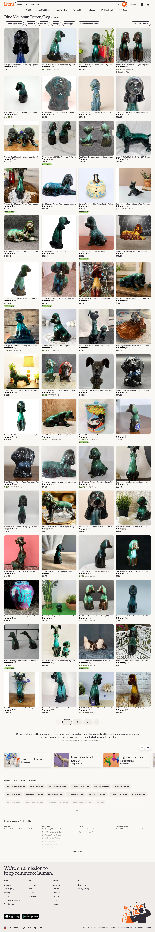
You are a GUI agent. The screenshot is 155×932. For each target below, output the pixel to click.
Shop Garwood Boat (49, 841)
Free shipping (69, 24)
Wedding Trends (107, 10)
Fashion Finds (78, 10)
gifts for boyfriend (14, 786)
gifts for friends (117, 794)
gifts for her (137, 794)
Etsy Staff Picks (43, 10)
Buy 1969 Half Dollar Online (52, 832)
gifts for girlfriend (56, 786)
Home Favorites (61, 10)
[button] (11, 927)
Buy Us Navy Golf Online (51, 838)
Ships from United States (89, 24)
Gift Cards (123, 10)
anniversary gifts (33, 794)
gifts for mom (100, 786)
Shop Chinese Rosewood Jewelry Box (130, 829)
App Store (12, 916)
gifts (99, 802)
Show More (77, 852)
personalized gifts (81, 802)
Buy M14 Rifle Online (49, 844)
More (77, 810)
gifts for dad (35, 786)
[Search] (124, 4)
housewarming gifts (56, 802)
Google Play (30, 916)
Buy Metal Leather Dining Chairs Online (19, 829)
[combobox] (68, 4)
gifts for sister (120, 786)
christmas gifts (74, 794)
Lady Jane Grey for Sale (87, 829)
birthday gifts (54, 794)
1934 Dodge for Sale (49, 847)
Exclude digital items (14, 24)
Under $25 (31, 24)
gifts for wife (12, 794)
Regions (148, 927)
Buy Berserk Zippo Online (51, 835)
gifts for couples (96, 794)
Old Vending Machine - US (51, 829)
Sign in (133, 4)
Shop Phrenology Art (86, 832)
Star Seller (44, 24)
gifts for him (12, 802)
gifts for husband (79, 786)
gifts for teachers (32, 802)
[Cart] (148, 4)
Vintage (92, 10)
